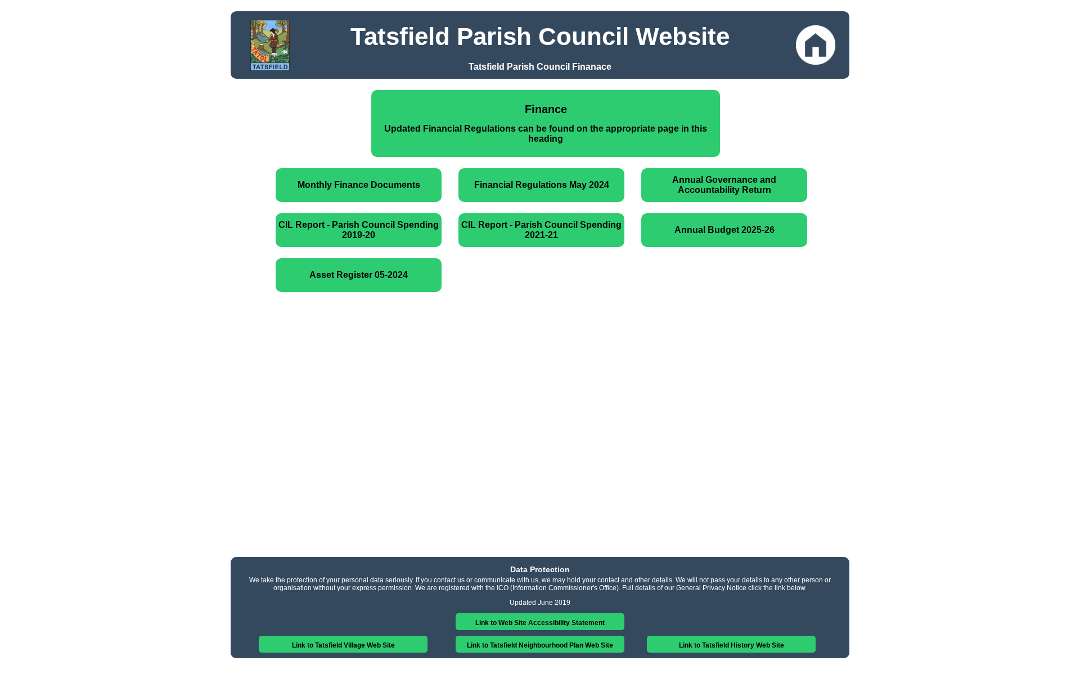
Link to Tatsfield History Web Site (731, 645)
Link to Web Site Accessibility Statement (540, 623)
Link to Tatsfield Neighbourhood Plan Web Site (540, 645)
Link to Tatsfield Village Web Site (343, 645)
